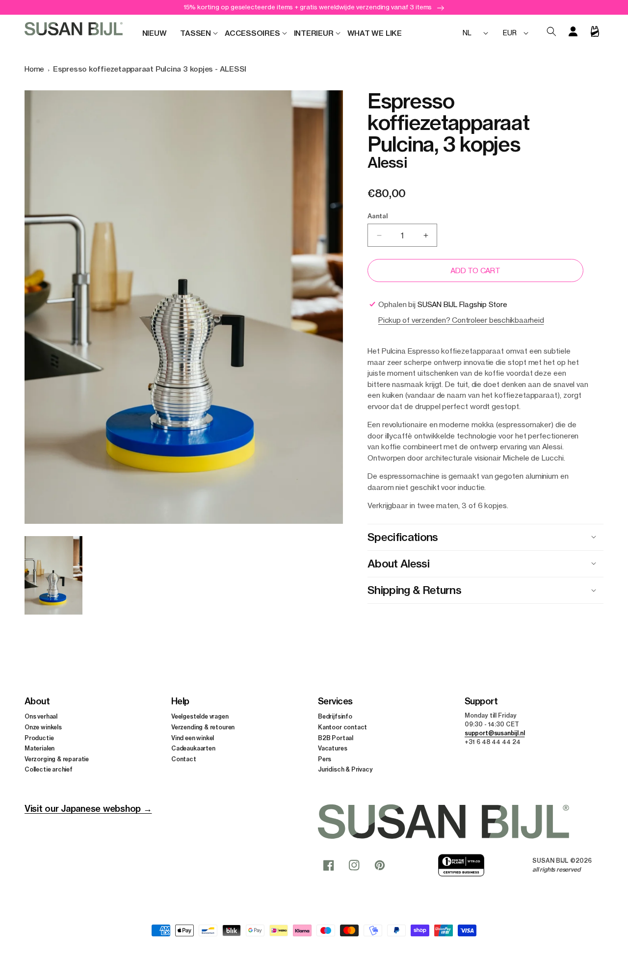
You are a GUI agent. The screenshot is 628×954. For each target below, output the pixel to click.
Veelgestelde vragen (200, 716)
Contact (183, 759)
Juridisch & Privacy (345, 769)
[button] (195, 33)
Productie (39, 738)
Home (34, 69)
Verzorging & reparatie (57, 759)
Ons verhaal (41, 716)
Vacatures (332, 748)
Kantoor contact (342, 727)
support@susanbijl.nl (494, 733)
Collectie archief (49, 769)
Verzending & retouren (203, 727)
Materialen (39, 748)
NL (467, 32)
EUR (509, 32)
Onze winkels (43, 727)
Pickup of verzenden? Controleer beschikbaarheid (461, 320)
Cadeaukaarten (193, 748)
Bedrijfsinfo (335, 716)
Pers (324, 759)
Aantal (377, 216)
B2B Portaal (335, 738)
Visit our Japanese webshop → (88, 808)
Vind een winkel (192, 738)
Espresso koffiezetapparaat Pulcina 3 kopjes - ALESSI (149, 69)
